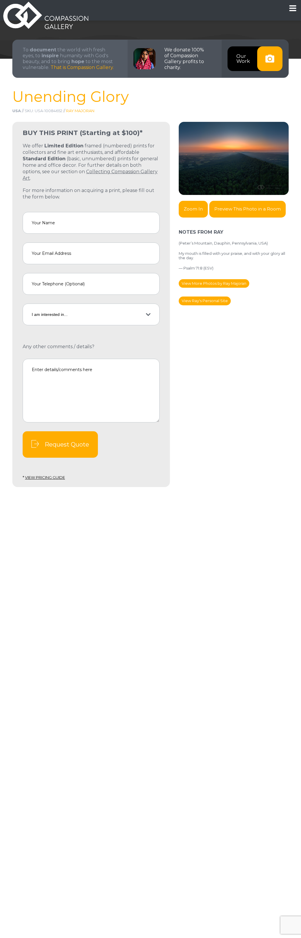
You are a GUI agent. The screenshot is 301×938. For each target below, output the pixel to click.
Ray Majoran (80, 110)
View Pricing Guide (45, 477)
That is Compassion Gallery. (82, 67)
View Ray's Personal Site (205, 300)
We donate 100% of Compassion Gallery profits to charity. (184, 58)
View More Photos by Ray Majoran (214, 283)
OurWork (243, 58)
